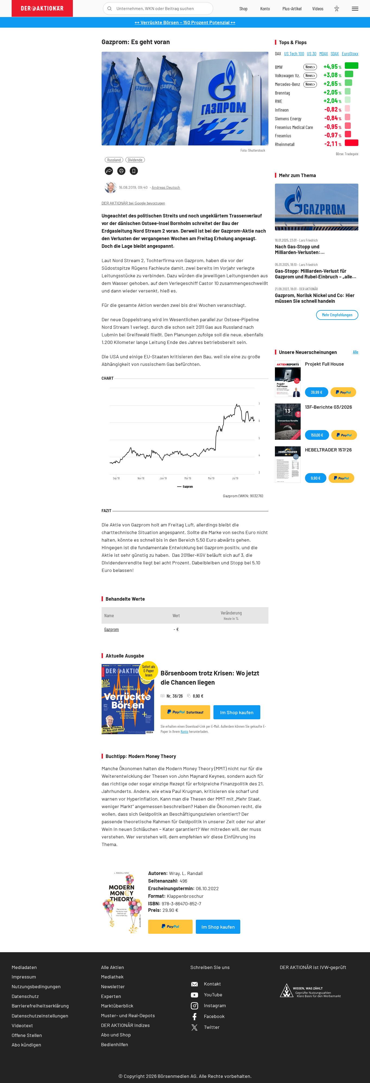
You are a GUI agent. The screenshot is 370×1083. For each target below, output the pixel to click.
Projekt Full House (324, 364)
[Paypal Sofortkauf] (170, 927)
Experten (111, 996)
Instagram (215, 1005)
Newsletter (113, 986)
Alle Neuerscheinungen (349, 352)
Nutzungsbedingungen (36, 986)
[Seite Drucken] (121, 171)
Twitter (212, 1027)
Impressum (24, 977)
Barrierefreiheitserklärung (40, 1006)
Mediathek (112, 977)
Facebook (214, 1016)
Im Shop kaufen (237, 712)
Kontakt (212, 984)
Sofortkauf (194, 712)
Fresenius (283, 135)
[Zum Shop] (243, 8)
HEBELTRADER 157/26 (328, 450)
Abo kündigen (26, 1045)
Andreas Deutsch (166, 187)
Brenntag (282, 93)
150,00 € (317, 434)
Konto (184, 731)
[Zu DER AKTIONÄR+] (292, 8)
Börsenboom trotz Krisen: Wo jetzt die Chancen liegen (210, 677)
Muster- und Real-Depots (128, 1015)
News (309, 66)
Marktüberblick (117, 1006)
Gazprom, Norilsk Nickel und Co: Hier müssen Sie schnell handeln (315, 298)
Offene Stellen (27, 1035)
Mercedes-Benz (287, 84)
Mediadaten (24, 967)
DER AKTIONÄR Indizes (125, 1025)
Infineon (282, 110)
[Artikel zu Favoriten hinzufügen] (134, 171)
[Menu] (354, 8)
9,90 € (315, 477)
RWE (278, 101)
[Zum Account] (265, 8)
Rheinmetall (284, 144)
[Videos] (318, 8)
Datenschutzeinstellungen (40, 1016)
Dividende (135, 159)
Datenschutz (25, 996)
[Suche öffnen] (109, 8)
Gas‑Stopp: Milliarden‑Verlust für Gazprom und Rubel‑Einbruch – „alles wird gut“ (315, 273)
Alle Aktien (112, 967)
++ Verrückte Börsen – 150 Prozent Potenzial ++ (185, 22)
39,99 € (316, 392)
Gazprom (243, 495)
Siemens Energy (288, 118)
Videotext (22, 1025)
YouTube (213, 994)
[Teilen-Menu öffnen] (109, 171)
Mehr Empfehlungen (337, 314)
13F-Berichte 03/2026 (328, 407)
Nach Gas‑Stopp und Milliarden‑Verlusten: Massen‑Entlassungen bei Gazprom (313, 249)
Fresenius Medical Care (294, 127)
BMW (279, 67)
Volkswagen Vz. (287, 75)
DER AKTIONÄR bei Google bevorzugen (133, 203)
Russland (114, 159)
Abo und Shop (116, 1035)
